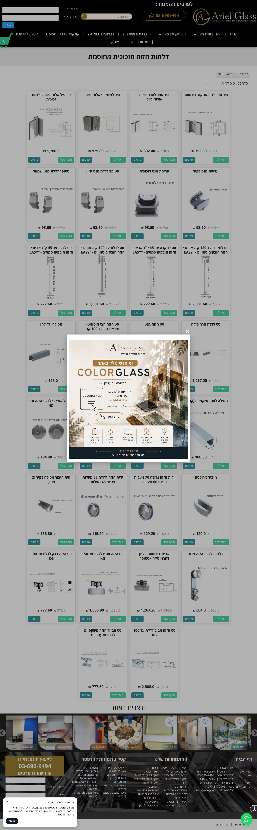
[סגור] (187, 331)
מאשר (12, 821)
